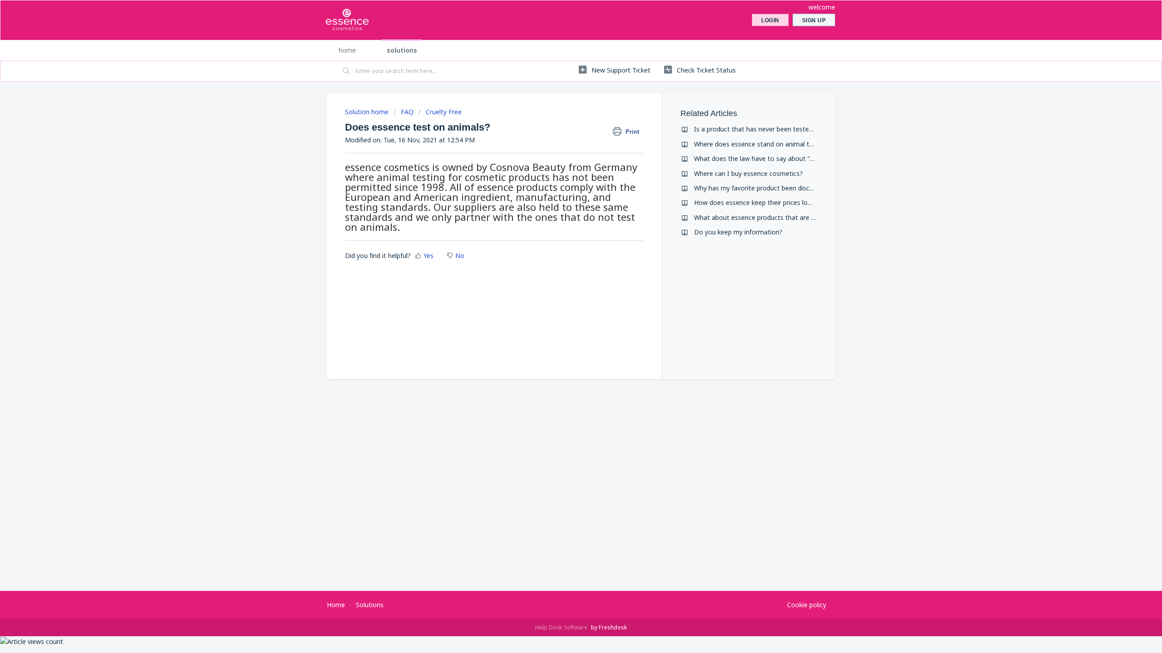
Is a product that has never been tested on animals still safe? (785, 129)
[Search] (346, 71)
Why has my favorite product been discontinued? (766, 188)
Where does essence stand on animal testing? (762, 144)
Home (347, 50)
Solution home (367, 111)
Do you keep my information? (738, 232)
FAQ (407, 111)
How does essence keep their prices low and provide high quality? (790, 202)
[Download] (564, 210)
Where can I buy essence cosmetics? (748, 173)
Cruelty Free (444, 111)
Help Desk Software (562, 627)
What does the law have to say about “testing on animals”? (782, 158)
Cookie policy (806, 604)
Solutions (402, 50)
